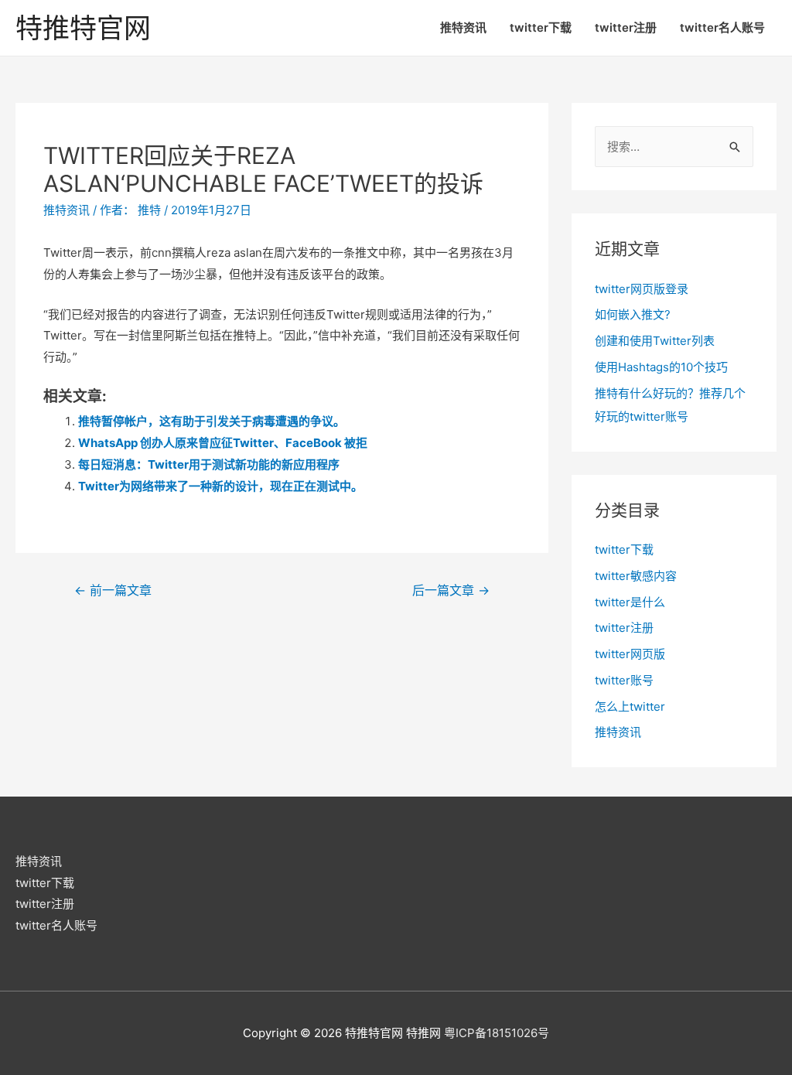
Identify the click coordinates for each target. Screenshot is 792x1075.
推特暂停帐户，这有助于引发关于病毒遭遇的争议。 (211, 421)
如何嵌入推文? (633, 314)
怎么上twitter (630, 706)
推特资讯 (463, 27)
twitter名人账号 (722, 27)
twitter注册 (626, 27)
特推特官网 (83, 28)
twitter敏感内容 (636, 575)
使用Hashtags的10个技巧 (661, 367)
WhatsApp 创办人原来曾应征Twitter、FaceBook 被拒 (222, 442)
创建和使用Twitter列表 (655, 340)
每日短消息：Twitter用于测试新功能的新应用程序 (209, 464)
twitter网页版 (630, 654)
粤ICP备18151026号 (496, 1033)
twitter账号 (624, 680)
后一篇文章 (451, 590)
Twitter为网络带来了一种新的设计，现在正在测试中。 (220, 486)
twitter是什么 (630, 602)
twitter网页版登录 (641, 289)
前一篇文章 (113, 590)
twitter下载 (541, 27)
